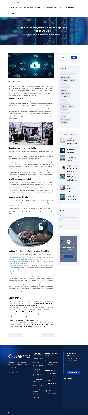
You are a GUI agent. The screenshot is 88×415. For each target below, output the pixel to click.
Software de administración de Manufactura (36, 369)
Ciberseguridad (64, 80)
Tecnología (63, 116)
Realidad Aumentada (65, 103)
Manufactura (63, 100)
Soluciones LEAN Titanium (50, 7)
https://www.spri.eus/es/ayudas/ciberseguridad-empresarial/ (24, 320)
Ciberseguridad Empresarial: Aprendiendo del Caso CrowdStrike (72, 142)
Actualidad (63, 74)
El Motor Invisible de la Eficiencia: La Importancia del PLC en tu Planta (72, 189)
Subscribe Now (72, 372)
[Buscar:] (68, 57)
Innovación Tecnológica (65, 93)
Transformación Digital (65, 119)
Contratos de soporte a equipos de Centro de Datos (37, 381)
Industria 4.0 (63, 90)
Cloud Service (72, 80)
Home (29, 34)
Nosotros (18, 7)
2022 (61, 223)
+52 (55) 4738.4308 (52, 393)
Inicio (12, 7)
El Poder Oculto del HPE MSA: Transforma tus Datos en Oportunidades (72, 169)
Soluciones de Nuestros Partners (32, 7)
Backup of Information (65, 77)
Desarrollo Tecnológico (65, 87)
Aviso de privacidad (67, 378)
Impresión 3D (35, 400)
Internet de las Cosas (65, 96)
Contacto (13, 13)
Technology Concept (65, 113)
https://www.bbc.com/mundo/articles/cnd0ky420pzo (22, 312)
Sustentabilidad (64, 109)
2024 (61, 215)
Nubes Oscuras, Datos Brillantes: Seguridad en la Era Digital (72, 151)
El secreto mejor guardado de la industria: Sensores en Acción (72, 199)
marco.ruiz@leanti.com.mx (69, 252)
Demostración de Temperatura (66, 7)
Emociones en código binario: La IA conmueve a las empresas (72, 160)
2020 (61, 226)
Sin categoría (63, 106)
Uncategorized (64, 122)
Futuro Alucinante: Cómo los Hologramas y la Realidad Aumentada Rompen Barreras (72, 179)
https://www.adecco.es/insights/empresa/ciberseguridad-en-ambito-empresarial (28, 316)
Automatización (71, 74)
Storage (70, 106)
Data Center (63, 83)
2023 (61, 219)
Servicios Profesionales (37, 385)
